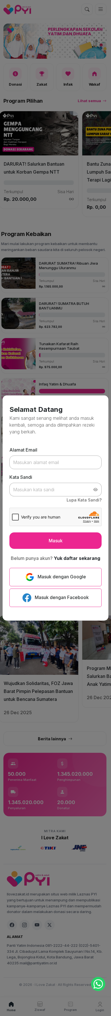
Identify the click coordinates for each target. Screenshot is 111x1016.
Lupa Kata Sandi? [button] (84, 500)
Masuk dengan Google (61, 576)
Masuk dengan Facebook (61, 597)
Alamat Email (23, 450)
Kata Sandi (20, 477)
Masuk (56, 540)
